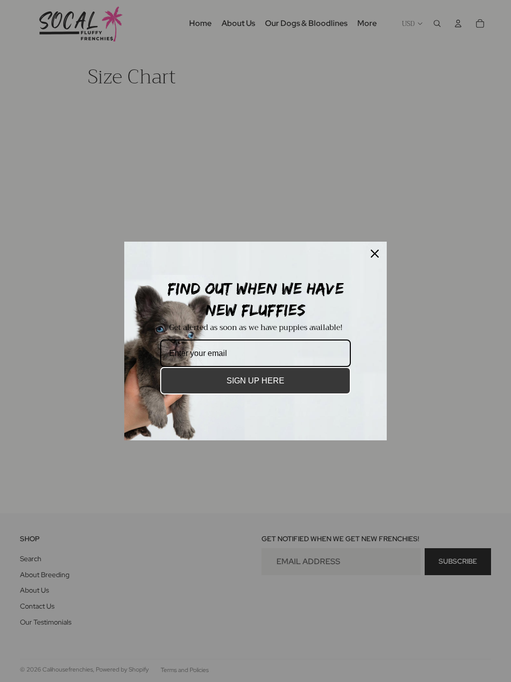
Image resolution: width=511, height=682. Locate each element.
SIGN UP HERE (255, 380)
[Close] (375, 254)
